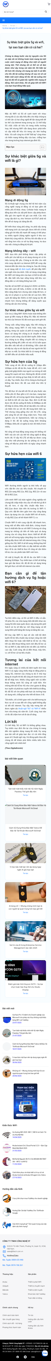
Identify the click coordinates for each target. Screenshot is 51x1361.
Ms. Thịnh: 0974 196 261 (12, 1265)
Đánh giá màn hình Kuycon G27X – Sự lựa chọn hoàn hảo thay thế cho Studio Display (25, 987)
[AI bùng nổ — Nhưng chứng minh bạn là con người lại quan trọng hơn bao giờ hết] (25, 892)
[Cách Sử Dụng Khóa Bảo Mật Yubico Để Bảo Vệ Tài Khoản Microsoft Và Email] (25, 814)
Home (4, 26)
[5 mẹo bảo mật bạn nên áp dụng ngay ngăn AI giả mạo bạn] (25, 853)
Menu (3, 20)
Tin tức (12, 26)
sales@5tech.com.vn (38, 1351)
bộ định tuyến (25, 269)
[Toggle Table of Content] (41, 147)
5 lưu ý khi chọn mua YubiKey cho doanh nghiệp (30, 1198)
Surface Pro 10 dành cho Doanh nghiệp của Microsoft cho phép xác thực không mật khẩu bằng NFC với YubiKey (29, 1017)
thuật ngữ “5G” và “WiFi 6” (30, 709)
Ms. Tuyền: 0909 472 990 (12, 1260)
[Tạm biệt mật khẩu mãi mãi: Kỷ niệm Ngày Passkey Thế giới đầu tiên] (25, 775)
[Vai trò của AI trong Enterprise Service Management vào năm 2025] (25, 931)
